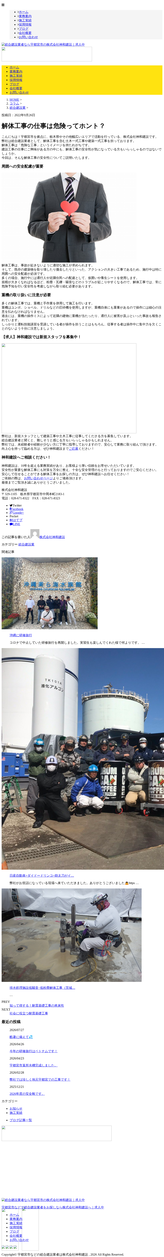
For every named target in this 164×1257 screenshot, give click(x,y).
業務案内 (25, 16)
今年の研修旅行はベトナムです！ (34, 1051)
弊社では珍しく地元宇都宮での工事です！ (40, 1079)
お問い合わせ (28, 37)
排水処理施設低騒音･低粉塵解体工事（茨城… (42, 987)
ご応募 (73, 448)
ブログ (23, 28)
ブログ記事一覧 (21, 1120)
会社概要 (25, 33)
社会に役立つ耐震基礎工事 (29, 1013)
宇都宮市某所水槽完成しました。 (34, 1065)
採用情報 (25, 24)
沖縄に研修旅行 (21, 635)
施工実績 (25, 20)
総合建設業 (18, 107)
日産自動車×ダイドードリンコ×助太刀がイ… (42, 875)
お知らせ (16, 1108)
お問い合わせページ (38, 478)
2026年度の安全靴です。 (27, 1093)
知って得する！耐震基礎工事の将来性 (37, 1005)
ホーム (23, 12)
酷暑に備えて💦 (21, 1037)
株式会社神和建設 (52, 537)
